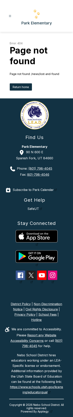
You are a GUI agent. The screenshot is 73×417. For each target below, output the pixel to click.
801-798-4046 (38, 174)
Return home (21, 87)
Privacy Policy (24, 314)
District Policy (21, 304)
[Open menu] (10, 16)
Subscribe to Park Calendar (33, 190)
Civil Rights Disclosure (42, 309)
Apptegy (43, 411)
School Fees (47, 314)
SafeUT (33, 209)
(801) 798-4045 (40, 168)
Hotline (36, 320)
